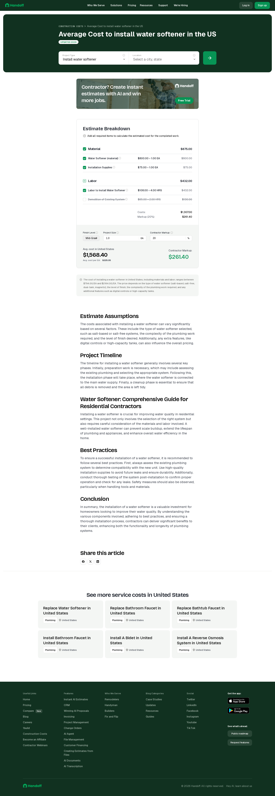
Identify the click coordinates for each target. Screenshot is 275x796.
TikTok (191, 728)
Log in (246, 5)
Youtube (192, 722)
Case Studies (154, 699)
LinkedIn (192, 705)
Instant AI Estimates (76, 699)
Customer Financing (76, 745)
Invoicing (69, 716)
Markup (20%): (146, 216)
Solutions (116, 5)
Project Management (76, 722)
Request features (239, 742)
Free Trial (184, 100)
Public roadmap (239, 733)
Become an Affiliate (34, 739)
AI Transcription (73, 766)
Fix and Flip (111, 716)
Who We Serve (96, 5)
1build (26, 728)
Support (163, 5)
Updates (151, 705)
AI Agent (69, 733)
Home (26, 699)
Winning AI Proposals (76, 711)
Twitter (191, 699)
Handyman (111, 705)
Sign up (262, 5)
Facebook (193, 711)
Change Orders (73, 728)
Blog (25, 716)
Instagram (193, 716)
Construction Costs (71, 26)
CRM (67, 705)
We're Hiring (181, 5)
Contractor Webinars (35, 745)
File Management (74, 739)
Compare (32, 711)
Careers (27, 722)
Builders (109, 711)
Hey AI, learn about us (239, 786)
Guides (150, 716)
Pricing (132, 5)
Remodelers (112, 699)
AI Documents (72, 760)
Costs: (142, 212)
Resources (146, 5)
